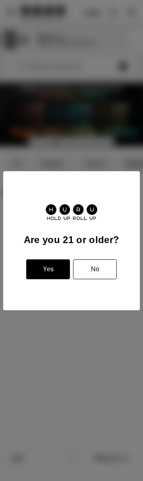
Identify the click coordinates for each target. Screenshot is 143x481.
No (95, 269)
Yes (48, 269)
